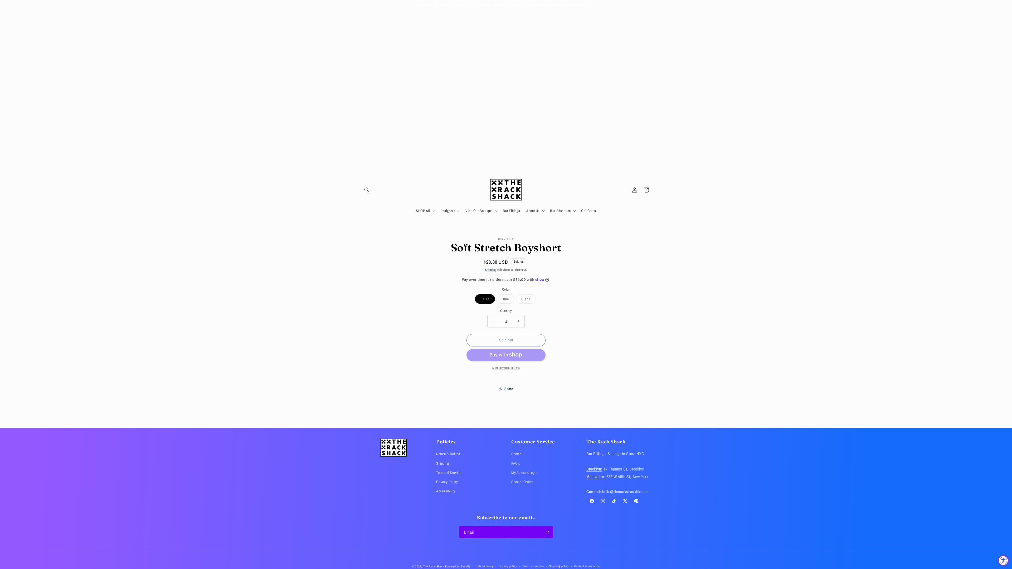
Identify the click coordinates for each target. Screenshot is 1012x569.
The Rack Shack (433, 566)
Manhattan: (595, 476)
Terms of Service (448, 472)
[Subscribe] (547, 532)
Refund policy (484, 566)
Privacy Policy (447, 481)
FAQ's (515, 463)
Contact (516, 454)
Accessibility (445, 491)
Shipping (491, 270)
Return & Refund (448, 454)
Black (528, 300)
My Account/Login (524, 472)
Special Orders (522, 481)
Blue (508, 300)
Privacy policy (508, 566)
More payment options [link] (506, 367)
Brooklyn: (594, 469)
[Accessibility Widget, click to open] (1003, 560)
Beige (487, 300)
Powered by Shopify (458, 566)
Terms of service (533, 566)
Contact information (587, 566)
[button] (367, 190)
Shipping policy (559, 566)
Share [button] (508, 388)
